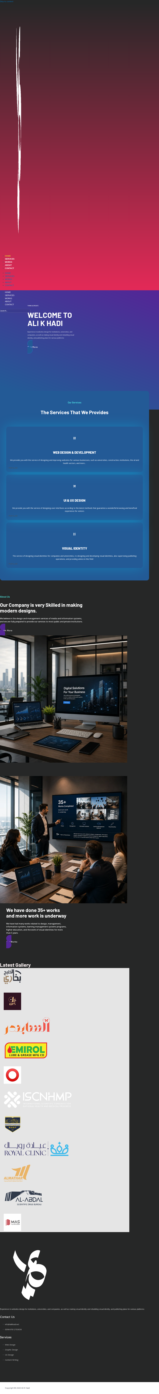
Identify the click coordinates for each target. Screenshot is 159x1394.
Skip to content (6, 1)
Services (9, 259)
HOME (8, 256)
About (8, 265)
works (8, 262)
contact (9, 268)
